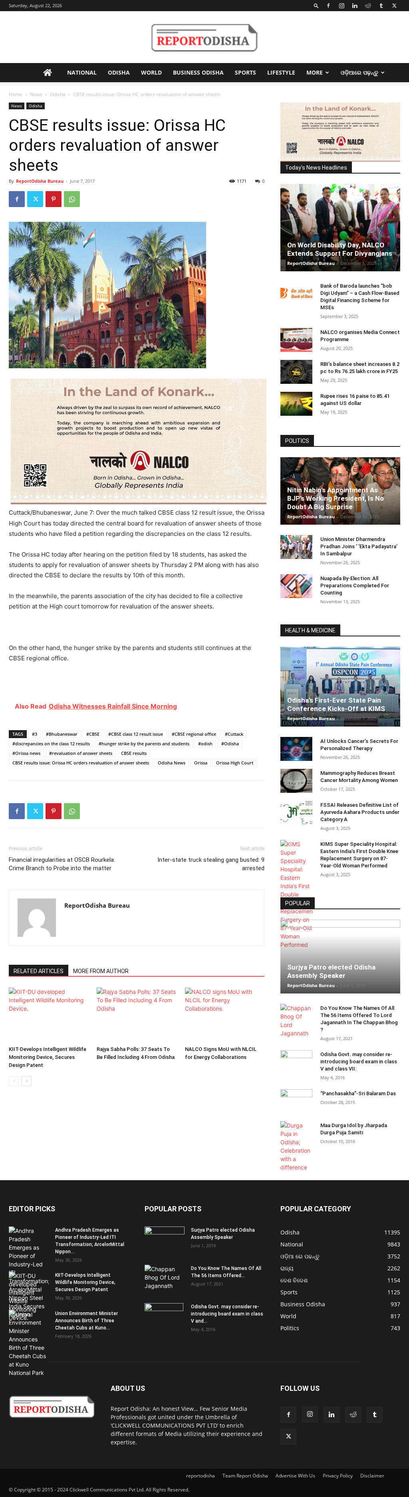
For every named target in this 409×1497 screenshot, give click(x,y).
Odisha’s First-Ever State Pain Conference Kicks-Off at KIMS (336, 704)
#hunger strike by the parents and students (144, 744)
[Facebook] (328, 5)
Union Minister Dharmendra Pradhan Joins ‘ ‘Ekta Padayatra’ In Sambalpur (358, 546)
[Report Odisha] (204, 37)
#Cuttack (234, 734)
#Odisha (230, 744)
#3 (34, 734)
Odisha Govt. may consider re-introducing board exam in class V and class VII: (358, 1061)
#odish (205, 744)
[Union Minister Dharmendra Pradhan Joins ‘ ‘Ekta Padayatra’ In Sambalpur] (296, 547)
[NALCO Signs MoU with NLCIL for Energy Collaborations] (224, 1014)
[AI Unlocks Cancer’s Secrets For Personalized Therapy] (296, 749)
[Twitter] (394, 5)
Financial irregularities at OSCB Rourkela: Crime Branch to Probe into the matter (62, 864)
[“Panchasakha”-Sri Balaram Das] (296, 1108)
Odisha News (171, 763)
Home (15, 94)
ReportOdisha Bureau (40, 181)
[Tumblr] (381, 5)
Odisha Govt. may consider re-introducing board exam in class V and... (227, 1314)
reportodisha (200, 1475)
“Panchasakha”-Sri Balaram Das (358, 1093)
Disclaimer (372, 1475)
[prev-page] (14, 1081)
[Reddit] (368, 5)
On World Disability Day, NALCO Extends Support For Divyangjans (339, 249)
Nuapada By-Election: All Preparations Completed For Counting (354, 585)
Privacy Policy (338, 1475)
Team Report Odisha (245, 1475)
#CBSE (92, 734)
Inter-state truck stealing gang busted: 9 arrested (210, 864)
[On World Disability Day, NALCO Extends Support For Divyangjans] (340, 228)
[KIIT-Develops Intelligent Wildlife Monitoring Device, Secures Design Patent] (48, 1014)
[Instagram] (341, 5)
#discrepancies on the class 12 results (51, 744)
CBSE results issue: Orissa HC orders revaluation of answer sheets (80, 763)
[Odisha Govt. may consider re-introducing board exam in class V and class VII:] (296, 1061)
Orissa (200, 763)
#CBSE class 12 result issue (135, 734)
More (314, 72)
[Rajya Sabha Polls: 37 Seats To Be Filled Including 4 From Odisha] (136, 1014)
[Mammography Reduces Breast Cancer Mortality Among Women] (296, 781)
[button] (316, 5)
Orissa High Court (234, 763)
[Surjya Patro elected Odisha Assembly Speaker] (340, 956)
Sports (245, 72)
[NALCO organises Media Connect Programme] (296, 340)
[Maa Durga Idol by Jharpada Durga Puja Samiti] (296, 1146)
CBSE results (134, 753)
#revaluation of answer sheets (80, 753)
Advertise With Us (295, 1475)
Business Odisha (198, 72)
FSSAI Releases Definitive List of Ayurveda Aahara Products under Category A (359, 812)
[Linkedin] (355, 5)
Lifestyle (281, 72)
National (82, 72)
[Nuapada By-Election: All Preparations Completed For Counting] (296, 586)
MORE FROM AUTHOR (101, 971)
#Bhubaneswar (61, 734)
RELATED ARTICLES (39, 971)
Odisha (119, 72)
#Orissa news (26, 753)
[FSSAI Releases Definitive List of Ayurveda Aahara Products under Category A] (296, 813)
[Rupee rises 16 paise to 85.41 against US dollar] (296, 404)
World (151, 72)
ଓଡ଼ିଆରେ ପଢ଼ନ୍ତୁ (359, 72)
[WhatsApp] (72, 199)
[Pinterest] (54, 199)
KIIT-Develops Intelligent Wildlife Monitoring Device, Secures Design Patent (47, 1057)
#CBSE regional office (194, 734)
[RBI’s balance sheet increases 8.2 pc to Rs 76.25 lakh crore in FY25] (296, 372)
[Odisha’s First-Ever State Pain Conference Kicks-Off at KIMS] (340, 687)
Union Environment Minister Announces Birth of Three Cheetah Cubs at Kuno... (86, 1321)
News (36, 94)
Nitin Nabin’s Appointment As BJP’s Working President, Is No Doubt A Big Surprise (335, 498)
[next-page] (27, 1081)
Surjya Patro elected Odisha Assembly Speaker (331, 971)
